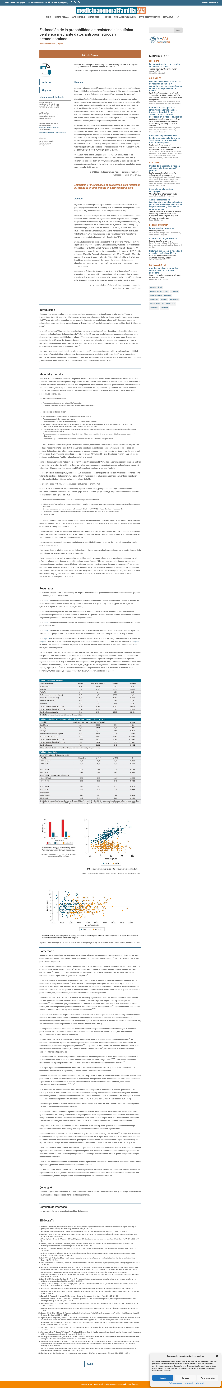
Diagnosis (167, 295)
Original (60, 44)
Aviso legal (98, 1384)
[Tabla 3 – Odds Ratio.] (90, 777)
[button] (217, 1356)
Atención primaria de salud (159, 291)
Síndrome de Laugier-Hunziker (163, 238)
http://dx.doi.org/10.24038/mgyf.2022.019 (52, 132)
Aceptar (163, 1378)
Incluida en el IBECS (210, 2)
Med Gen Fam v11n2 (47, 44)
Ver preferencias (208, 1378)
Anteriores (93, 17)
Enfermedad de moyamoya (161, 228)
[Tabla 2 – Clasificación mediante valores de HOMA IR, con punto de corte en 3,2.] (90, 733)
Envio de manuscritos (149, 17)
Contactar (168, 17)
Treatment (164, 308)
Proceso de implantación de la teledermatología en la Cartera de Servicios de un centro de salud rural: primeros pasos (164, 139)
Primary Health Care (157, 304)
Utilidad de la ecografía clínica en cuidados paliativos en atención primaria (164, 168)
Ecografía (164, 300)
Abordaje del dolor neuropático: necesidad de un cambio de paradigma (163, 270)
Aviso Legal (189, 1383)
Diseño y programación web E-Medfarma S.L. (122, 1384)
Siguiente (47, 90)
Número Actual (61, 17)
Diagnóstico (154, 300)
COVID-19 (174, 291)
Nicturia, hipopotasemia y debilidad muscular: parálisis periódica (165, 252)
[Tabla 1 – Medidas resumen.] (90, 697)
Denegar (185, 1378)
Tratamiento (154, 308)
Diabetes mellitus (156, 295)
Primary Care (174, 300)
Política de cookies (175, 1383)
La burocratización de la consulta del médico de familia (164, 65)
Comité (108, 17)
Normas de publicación (125, 17)
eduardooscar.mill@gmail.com (49, 127)
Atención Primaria (156, 287)
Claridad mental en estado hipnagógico (161, 190)
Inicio (48, 17)
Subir (90, 1363)
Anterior (47, 82)
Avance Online (78, 17)
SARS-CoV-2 (170, 304)
